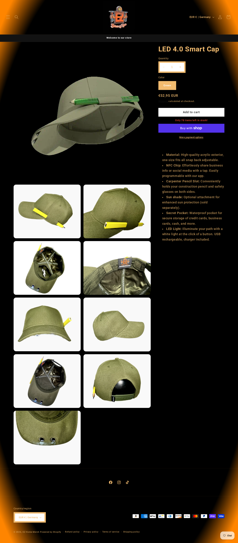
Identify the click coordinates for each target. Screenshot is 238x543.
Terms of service (110, 532)
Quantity (163, 58)
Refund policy (72, 532)
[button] (8, 17)
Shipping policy (131, 532)
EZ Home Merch (31, 532)
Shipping (163, 101)
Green (167, 85)
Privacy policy (91, 532)
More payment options (191, 137)
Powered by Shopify (50, 532)
